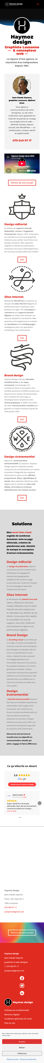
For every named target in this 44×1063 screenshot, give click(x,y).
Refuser (22, 1047)
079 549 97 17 (22, 140)
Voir (22, 259)
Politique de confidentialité (28, 1059)
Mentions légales (12, 1014)
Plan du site (9, 1023)
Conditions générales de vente (18, 1018)
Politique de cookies (13, 1059)
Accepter (22, 1042)
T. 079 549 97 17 (11, 966)
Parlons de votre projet (22, 182)
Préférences (22, 1053)
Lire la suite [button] (11, 811)
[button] (4, 803)
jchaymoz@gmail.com (14, 911)
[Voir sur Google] (9, 796)
